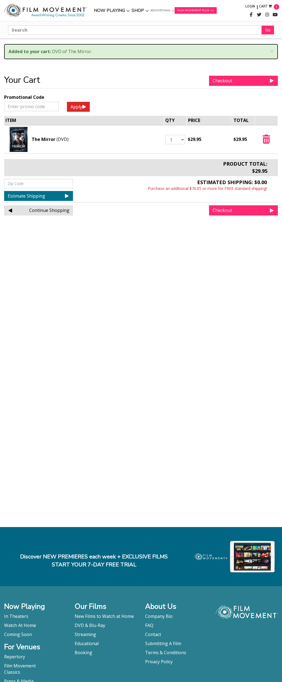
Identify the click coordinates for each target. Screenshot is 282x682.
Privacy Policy (159, 662)
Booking (83, 653)
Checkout (222, 81)
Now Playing (109, 11)
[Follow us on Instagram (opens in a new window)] (267, 15)
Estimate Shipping (26, 196)
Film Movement (20, 666)
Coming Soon (18, 634)
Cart (263, 6)
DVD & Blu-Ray (90, 625)
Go (267, 29)
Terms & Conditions (165, 653)
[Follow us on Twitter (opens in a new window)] (259, 15)
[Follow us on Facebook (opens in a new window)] (251, 15)
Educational (160, 12)
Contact (153, 634)
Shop (140, 11)
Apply (76, 107)
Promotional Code (24, 97)
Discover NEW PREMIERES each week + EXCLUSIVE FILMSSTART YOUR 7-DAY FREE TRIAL (94, 560)
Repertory (14, 657)
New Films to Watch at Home (104, 616)
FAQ (149, 625)
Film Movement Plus (193, 10)
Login (250, 6)
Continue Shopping (49, 210)
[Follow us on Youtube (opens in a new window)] (275, 15)
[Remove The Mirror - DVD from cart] (266, 141)
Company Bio (159, 616)
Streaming (85, 634)
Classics (12, 672)
